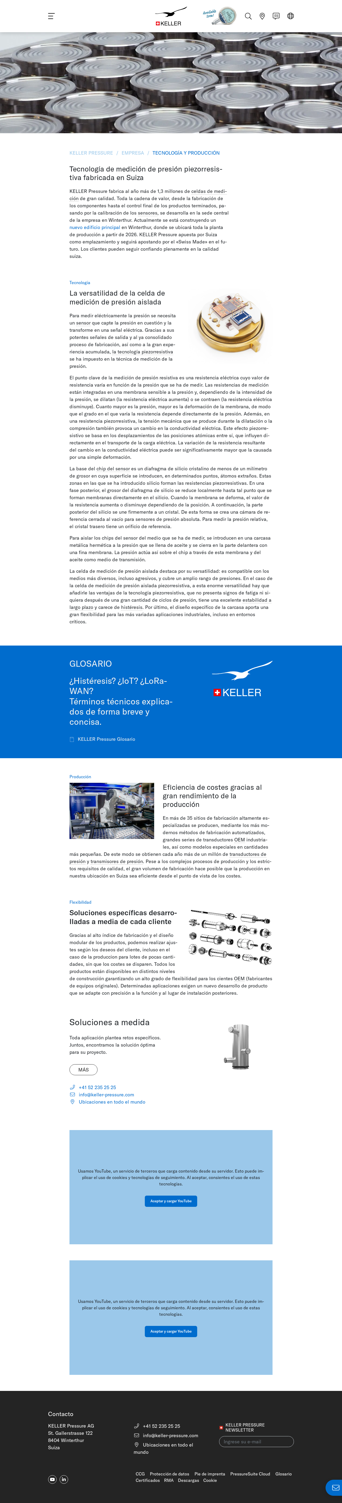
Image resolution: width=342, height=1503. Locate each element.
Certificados (148, 1480)
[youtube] (52, 1479)
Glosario (283, 1474)
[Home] (171, 16)
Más (83, 1070)
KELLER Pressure (91, 153)
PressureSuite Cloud (250, 1474)
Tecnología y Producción (185, 153)
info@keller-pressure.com (105, 1095)
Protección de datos (169, 1474)
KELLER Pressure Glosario (105, 739)
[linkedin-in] (64, 1479)
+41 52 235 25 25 (96, 1087)
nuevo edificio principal (94, 227)
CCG (140, 1474)
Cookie (210, 1480)
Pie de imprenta (210, 1474)
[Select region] (290, 16)
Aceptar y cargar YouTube (171, 1201)
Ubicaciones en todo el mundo (111, 1102)
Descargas (188, 1480)
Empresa (132, 153)
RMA (169, 1480)
